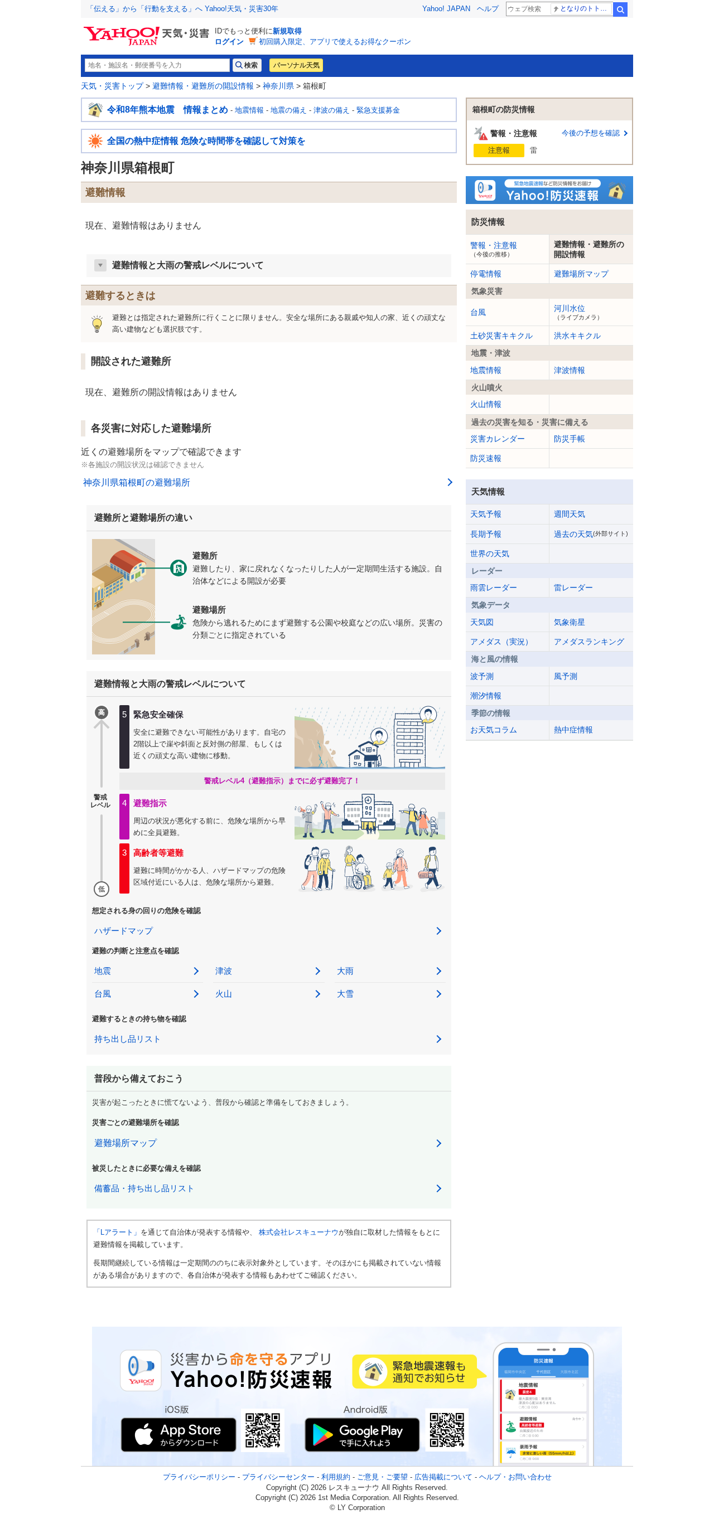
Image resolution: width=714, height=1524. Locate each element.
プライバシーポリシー (199, 1477)
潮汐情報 (485, 695)
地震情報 (249, 110)
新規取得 (287, 31)
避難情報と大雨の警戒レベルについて (188, 265)
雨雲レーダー (493, 587)
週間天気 (569, 513)
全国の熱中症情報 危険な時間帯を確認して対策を (206, 140)
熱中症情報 (573, 729)
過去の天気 (591, 534)
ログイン (229, 41)
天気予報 (485, 513)
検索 (620, 9)
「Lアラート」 (117, 1232)
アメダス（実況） (501, 641)
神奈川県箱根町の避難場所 (136, 482)
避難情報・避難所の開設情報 (203, 85)
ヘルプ (488, 8)
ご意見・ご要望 (382, 1477)
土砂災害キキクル (501, 335)
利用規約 (335, 1477)
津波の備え (331, 110)
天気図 (482, 622)
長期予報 (485, 534)
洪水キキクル (577, 335)
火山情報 (485, 404)
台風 (478, 312)
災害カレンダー (497, 438)
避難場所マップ (125, 1143)
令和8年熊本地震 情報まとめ (167, 109)
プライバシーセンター (278, 1477)
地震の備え (289, 110)
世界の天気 (489, 553)
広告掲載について (443, 1477)
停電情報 (485, 273)
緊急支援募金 (378, 110)
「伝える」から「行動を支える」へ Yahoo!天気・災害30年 (182, 8)
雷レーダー (573, 587)
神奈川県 (278, 85)
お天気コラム (493, 729)
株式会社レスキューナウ (299, 1232)
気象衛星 (569, 622)
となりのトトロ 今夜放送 (586, 8)
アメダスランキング (589, 641)
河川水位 (578, 312)
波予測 (482, 676)
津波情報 (569, 370)
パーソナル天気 (296, 65)
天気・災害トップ (112, 85)
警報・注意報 (493, 249)
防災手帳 (569, 438)
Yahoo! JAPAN (446, 8)
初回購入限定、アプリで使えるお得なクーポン (335, 41)
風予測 (565, 676)
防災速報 (485, 458)
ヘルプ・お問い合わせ (515, 1477)
